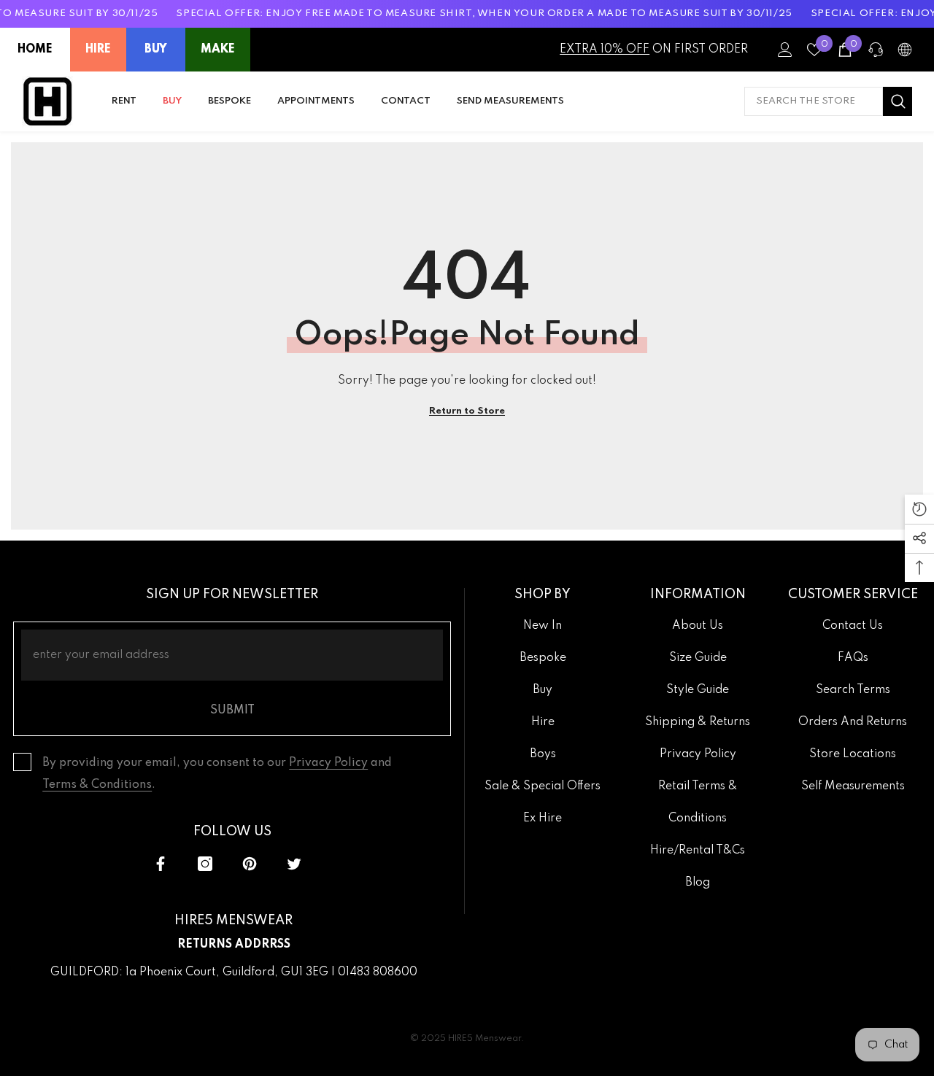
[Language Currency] (905, 49)
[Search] (828, 101)
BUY (155, 49)
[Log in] (785, 49)
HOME (35, 49)
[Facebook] (160, 863)
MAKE (218, 49)
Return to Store (467, 411)
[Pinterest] (249, 863)
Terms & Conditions (97, 785)
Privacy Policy (328, 763)
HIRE (98, 49)
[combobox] (813, 101)
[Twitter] (294, 863)
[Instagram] (205, 863)
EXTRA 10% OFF (604, 49)
